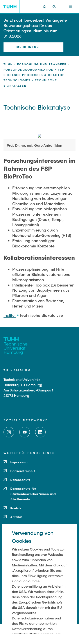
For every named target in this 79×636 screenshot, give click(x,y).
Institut (10, 315)
